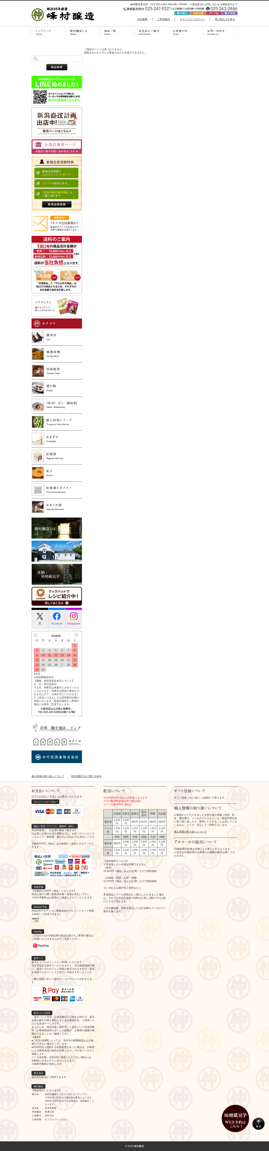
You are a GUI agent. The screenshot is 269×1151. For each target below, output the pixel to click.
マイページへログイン (192, 19)
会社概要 (142, 19)
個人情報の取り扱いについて (48, 776)
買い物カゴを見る (225, 19)
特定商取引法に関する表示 (86, 776)
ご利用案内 (163, 19)
